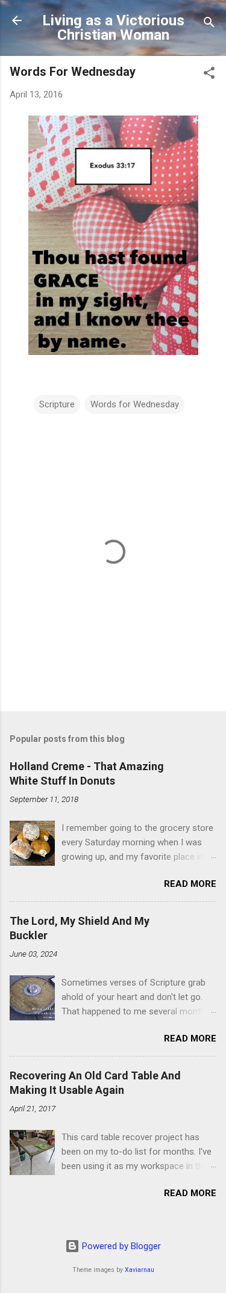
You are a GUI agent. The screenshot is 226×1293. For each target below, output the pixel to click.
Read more (190, 883)
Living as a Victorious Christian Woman (113, 27)
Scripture (57, 404)
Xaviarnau (139, 1270)
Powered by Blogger (120, 1246)
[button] (209, 75)
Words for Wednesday (134, 404)
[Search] (209, 24)
